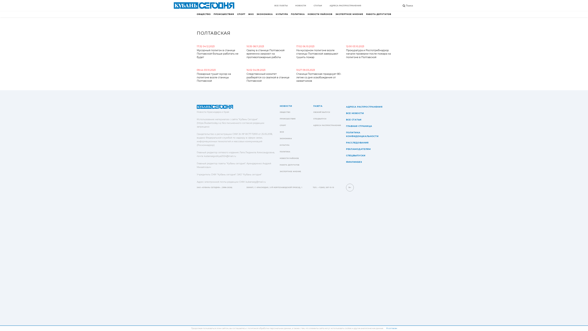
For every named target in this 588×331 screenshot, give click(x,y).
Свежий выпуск (321, 112)
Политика (298, 14)
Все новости (355, 113)
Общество (204, 14)
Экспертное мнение (349, 14)
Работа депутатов (378, 14)
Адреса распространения (345, 5)
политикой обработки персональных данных (269, 328)
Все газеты (281, 5)
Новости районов (320, 14)
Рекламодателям (358, 149)
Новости (300, 5)
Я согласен (391, 328)
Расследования (357, 142)
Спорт (241, 14)
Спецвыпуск (319, 119)
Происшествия (224, 14)
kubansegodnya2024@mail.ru (220, 156)
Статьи (318, 5)
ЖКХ (251, 14)
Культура (282, 14)
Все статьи (354, 119)
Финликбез (354, 162)
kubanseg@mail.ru (256, 182)
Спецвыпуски (356, 155)
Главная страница (359, 126)
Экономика (265, 14)
